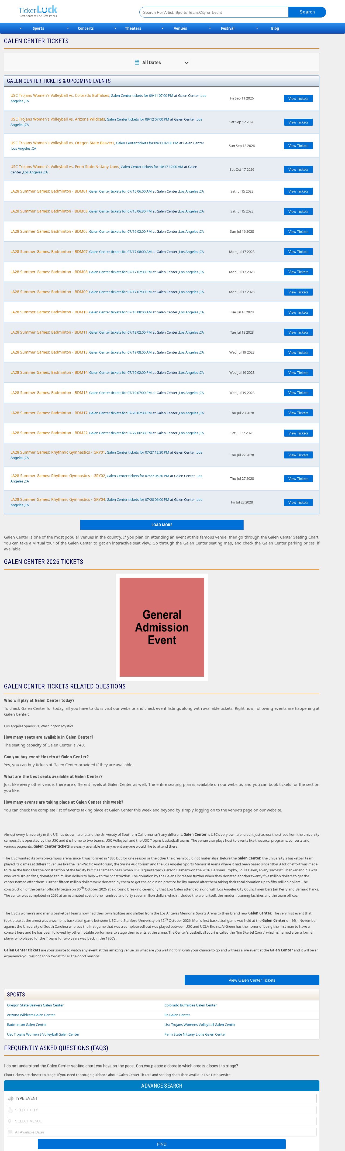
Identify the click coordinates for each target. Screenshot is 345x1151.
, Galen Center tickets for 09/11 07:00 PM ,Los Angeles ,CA (108, 98)
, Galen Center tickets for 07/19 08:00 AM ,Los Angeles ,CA (107, 352)
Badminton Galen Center (27, 1024)
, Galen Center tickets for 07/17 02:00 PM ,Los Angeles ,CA (107, 271)
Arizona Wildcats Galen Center (31, 1014)
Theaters (133, 28)
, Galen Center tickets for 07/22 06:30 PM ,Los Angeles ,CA (107, 432)
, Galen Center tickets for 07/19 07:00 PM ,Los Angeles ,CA (107, 392)
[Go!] (307, 12)
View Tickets (298, 99)
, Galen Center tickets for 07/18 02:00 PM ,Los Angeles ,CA (107, 332)
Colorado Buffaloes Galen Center (190, 1005)
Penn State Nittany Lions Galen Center (195, 1034)
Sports (38, 28)
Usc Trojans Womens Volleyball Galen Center (200, 1024)
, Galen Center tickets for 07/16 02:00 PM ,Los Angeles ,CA (107, 231)
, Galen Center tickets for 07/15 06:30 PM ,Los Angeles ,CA (107, 211)
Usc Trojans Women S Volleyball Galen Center (43, 1034)
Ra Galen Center (177, 1014)
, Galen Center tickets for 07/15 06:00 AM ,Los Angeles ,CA (107, 191)
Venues (180, 28)
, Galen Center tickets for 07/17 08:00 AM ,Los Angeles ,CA (107, 251)
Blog (275, 28)
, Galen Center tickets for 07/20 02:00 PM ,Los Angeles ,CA (107, 412)
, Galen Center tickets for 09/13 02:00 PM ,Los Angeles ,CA (107, 145)
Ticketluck (72, 11)
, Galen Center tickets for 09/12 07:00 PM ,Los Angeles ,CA (106, 122)
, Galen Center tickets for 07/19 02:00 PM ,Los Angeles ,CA (107, 372)
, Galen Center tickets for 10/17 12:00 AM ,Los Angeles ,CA (104, 169)
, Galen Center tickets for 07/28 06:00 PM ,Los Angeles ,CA (106, 502)
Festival (227, 28)
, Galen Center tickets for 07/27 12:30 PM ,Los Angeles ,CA (106, 455)
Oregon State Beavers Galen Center (35, 1005)
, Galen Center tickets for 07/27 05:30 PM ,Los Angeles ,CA (106, 478)
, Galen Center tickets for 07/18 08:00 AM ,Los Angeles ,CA (107, 311)
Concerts (86, 28)
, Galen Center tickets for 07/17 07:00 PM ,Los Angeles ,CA (107, 291)
